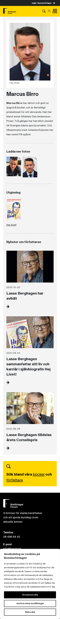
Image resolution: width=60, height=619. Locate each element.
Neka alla (30, 612)
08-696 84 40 (11, 537)
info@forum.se (12, 548)
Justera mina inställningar (30, 603)
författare (14, 480)
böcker (39, 474)
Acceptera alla (30, 594)
